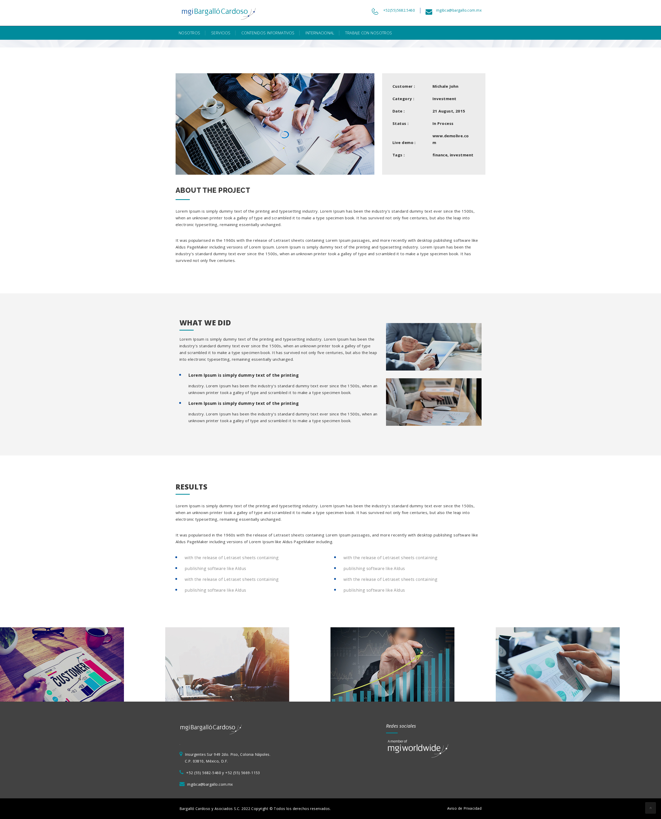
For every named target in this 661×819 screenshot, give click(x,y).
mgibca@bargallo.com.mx (459, 10)
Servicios (221, 32)
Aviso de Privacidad (464, 808)
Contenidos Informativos (268, 32)
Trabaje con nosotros (368, 32)
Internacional (319, 32)
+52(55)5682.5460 (399, 10)
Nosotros (189, 32)
